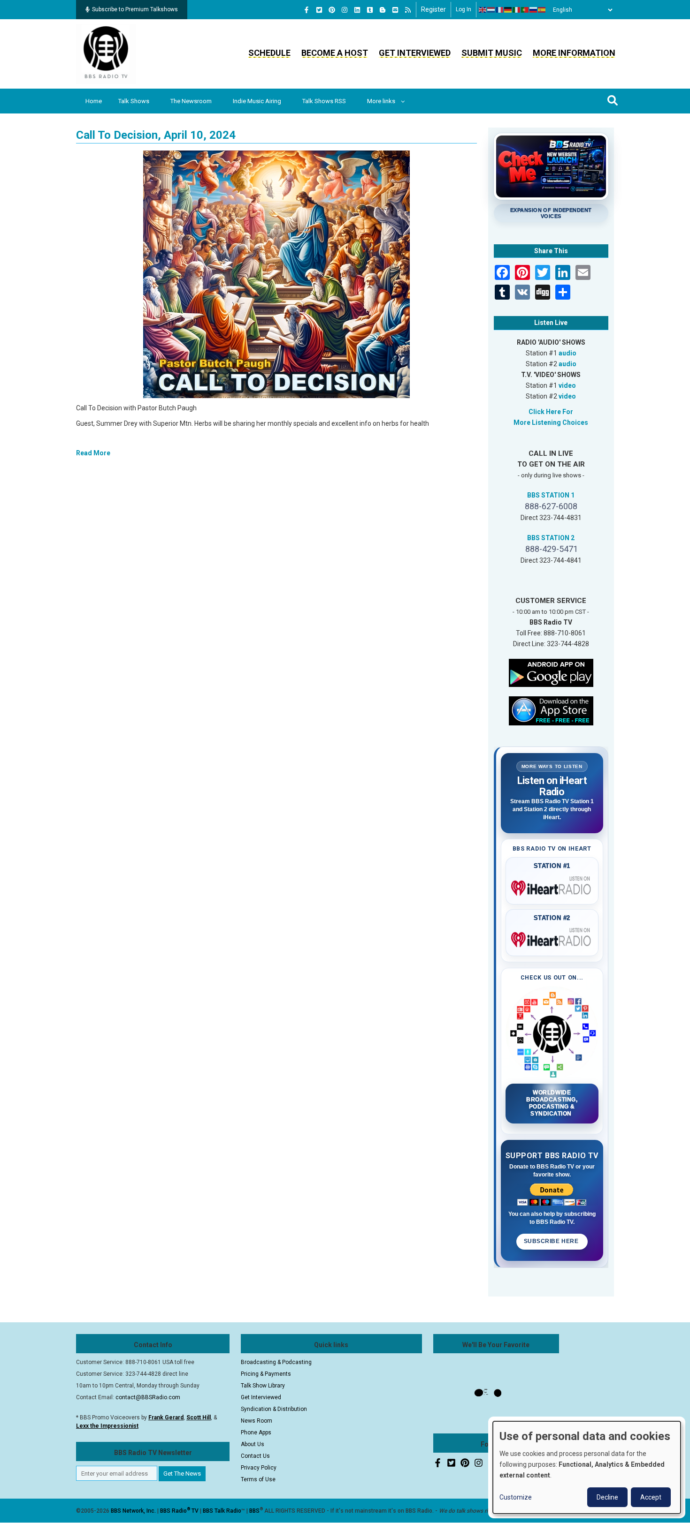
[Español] (542, 10)
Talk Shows (133, 101)
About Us (252, 1444)
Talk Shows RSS (324, 101)
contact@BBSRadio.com (147, 1397)
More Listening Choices (551, 422)
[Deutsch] (508, 10)
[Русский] (533, 10)
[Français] (500, 10)
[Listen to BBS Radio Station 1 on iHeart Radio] (552, 886)
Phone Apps (256, 1432)
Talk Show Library (263, 1385)
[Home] (106, 53)
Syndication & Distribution (274, 1409)
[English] (483, 10)
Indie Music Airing (257, 101)
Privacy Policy (258, 1467)
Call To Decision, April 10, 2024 (156, 135)
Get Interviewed (415, 53)
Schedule (269, 53)
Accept (650, 1497)
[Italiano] (517, 10)
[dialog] (587, 1467)
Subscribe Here (552, 1241)
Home (93, 101)
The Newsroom (191, 101)
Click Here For (551, 411)
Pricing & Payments (266, 1374)
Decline (607, 1497)
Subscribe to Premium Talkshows (135, 9)
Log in (463, 9)
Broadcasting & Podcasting (276, 1362)
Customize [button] (515, 1497)
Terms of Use (258, 1479)
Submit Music (491, 53)
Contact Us (255, 1456)
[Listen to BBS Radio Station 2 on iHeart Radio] (552, 937)
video (567, 385)
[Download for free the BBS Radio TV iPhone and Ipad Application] (551, 710)
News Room (256, 1420)
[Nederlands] (491, 10)
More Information (574, 53)
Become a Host (334, 53)
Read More (93, 453)
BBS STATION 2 (551, 538)
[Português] (525, 10)
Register (433, 9)
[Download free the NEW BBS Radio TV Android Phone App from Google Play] (551, 672)
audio (567, 353)
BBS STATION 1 (551, 495)
